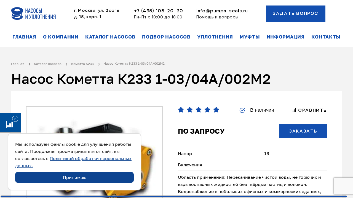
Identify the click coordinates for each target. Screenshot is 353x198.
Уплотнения (215, 37)
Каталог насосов (110, 37)
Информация (286, 37)
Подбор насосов (166, 37)
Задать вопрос (296, 13)
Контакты (326, 37)
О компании (61, 37)
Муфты (250, 37)
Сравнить (312, 110)
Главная (24, 37)
